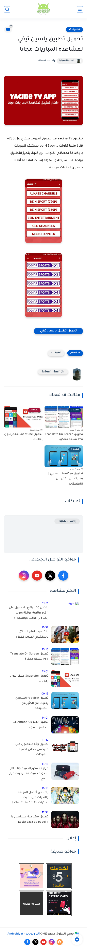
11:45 (45, 764)
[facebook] (63, 576)
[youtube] (37, 576)
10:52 (45, 627)
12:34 (45, 812)
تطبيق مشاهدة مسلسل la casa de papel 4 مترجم (29, 819)
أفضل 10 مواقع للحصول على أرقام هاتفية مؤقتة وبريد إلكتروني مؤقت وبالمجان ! (28, 613)
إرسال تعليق (67, 521)
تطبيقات (74, 29)
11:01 (45, 603)
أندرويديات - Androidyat (23, 934)
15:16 (45, 649)
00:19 (44, 693)
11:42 (45, 740)
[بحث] (7, 9)
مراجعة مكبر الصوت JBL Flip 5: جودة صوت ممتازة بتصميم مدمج (28, 773)
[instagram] (24, 576)
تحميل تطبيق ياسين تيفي (58, 331)
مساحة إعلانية (31, 904)
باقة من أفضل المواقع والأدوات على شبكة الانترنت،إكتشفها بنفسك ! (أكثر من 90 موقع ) (30, 798)
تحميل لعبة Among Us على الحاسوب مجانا (30, 725)
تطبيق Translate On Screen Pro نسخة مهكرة (64, 437)
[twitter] (50, 576)
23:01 (45, 671)
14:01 (45, 718)
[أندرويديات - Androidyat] (43, 9)
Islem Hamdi (66, 60)
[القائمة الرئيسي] (80, 9)
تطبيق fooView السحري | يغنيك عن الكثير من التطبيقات (65, 479)
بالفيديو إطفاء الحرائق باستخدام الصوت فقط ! (32, 634)
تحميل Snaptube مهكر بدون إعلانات (23, 437)
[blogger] (60, 942)
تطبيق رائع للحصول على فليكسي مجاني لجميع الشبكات (31, 749)
